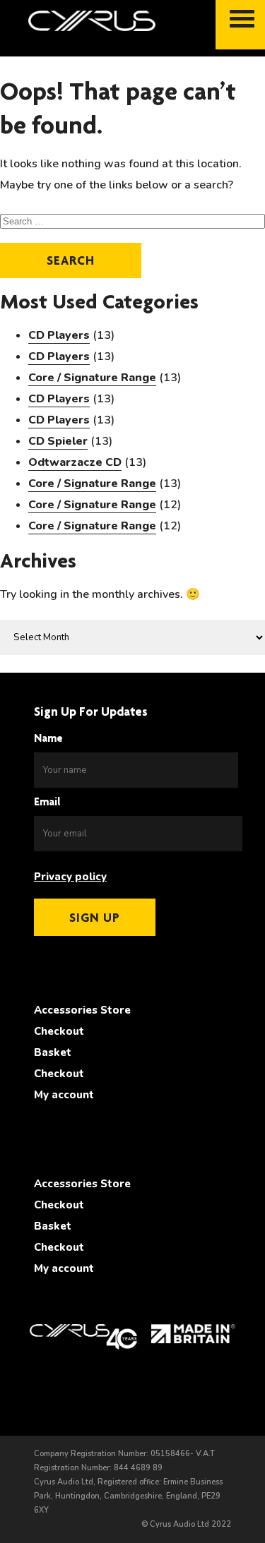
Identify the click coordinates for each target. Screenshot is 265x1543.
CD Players (59, 335)
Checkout (59, 1031)
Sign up (94, 917)
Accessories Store (82, 1010)
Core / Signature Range (92, 377)
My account (64, 1095)
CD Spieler (58, 441)
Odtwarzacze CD (75, 462)
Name (48, 738)
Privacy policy (70, 877)
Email (47, 801)
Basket (52, 1052)
